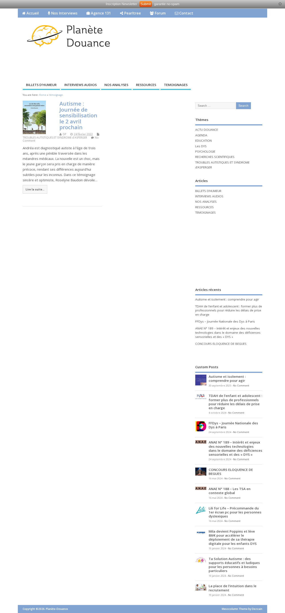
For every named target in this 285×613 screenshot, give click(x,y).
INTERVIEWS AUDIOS (80, 84)
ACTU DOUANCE (206, 130)
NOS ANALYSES (116, 84)
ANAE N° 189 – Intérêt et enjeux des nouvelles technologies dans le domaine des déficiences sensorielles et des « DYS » (228, 332)
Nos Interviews (63, 13)
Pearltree (132, 13)
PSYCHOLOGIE (205, 151)
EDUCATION (203, 141)
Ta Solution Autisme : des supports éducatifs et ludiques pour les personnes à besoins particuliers (234, 564)
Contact (185, 13)
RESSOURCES (146, 84)
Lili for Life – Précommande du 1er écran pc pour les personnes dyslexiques (235, 512)
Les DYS (201, 146)
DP (64, 134)
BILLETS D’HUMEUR (41, 84)
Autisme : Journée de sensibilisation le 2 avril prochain (78, 115)
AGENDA (201, 135)
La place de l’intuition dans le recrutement (232, 588)
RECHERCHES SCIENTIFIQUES (214, 157)
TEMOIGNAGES (175, 84)
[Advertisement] (182, 64)
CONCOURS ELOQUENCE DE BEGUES (220, 344)
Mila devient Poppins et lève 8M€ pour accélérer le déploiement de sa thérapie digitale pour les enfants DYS (233, 537)
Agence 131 (100, 13)
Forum (160, 13)
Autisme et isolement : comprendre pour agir (227, 299)
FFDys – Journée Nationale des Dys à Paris (225, 321)
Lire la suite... (35, 189)
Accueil (32, 13)
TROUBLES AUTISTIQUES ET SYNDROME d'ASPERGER (55, 137)
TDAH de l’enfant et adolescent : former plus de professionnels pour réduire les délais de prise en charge (228, 310)
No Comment (241, 385)
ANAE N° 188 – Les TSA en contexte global (229, 490)
